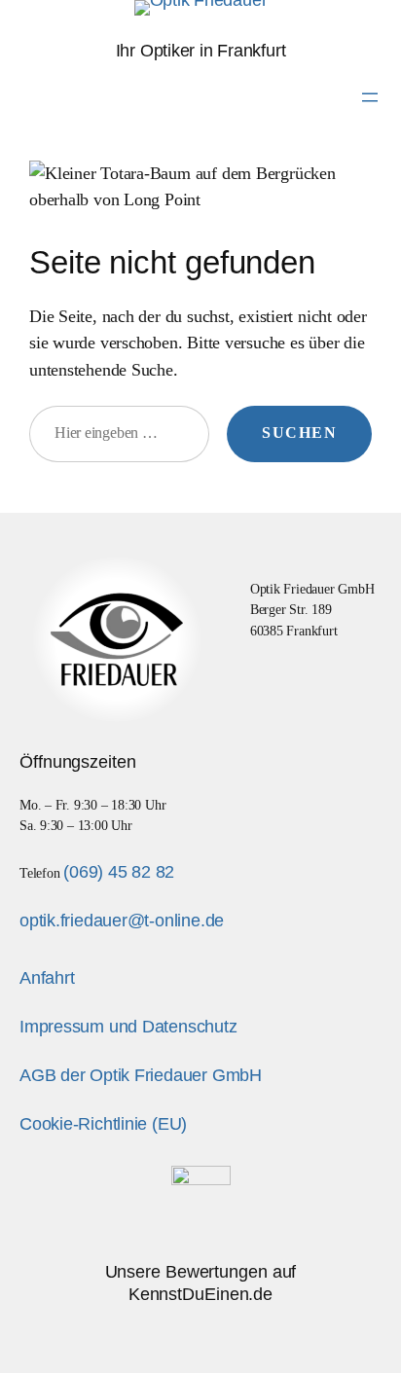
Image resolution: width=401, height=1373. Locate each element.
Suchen (299, 433)
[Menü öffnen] (370, 97)
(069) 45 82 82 (118, 871)
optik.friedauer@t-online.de (121, 920)
